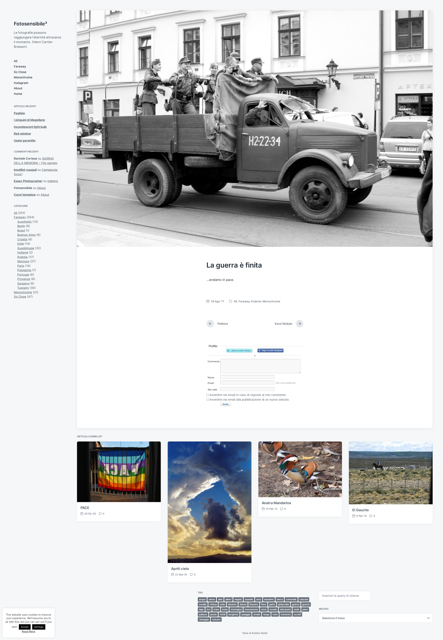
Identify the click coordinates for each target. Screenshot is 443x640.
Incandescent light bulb (30, 127)
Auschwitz (24, 221)
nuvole (273, 609)
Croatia (22, 239)
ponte (213, 614)
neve (263, 609)
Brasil (21, 230)
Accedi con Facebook (270, 350)
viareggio (204, 619)
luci (208, 609)
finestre (254, 604)
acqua (202, 599)
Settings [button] (38, 626)
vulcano (216, 619)
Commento (214, 361)
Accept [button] (25, 626)
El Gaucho (360, 510)
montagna (236, 609)
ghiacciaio (283, 604)
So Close (20, 72)
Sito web (212, 389)
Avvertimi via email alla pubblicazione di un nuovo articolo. (249, 399)
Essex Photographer (28, 181)
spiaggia (245, 614)
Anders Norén (260, 633)
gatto (272, 604)
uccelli (297, 614)
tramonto (286, 614)
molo (225, 609)
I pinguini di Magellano (29, 120)
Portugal (23, 274)
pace (305, 609)
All (15, 61)
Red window (22, 133)
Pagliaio (19, 113)
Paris (20, 266)
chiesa (213, 604)
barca (280, 599)
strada (256, 614)
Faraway (20, 66)
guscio (306, 604)
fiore (263, 604)
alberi (228, 599)
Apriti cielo (180, 569)
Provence (23, 279)
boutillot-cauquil (25, 170)
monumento (251, 609)
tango (266, 614)
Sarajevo (23, 283)
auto (258, 599)
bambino (269, 599)
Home (18, 94)
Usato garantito (24, 140)
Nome (211, 377)
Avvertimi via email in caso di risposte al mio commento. (248, 395)
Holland (22, 252)
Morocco (23, 261)
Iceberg (52, 181)
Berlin (21, 226)
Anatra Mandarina (276, 503)
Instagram (21, 83)
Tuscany (23, 288)
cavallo (202, 604)
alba (220, 599)
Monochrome (23, 77)
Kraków (22, 257)
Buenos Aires (26, 235)
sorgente (233, 614)
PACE (84, 508)
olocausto (285, 609)
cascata (304, 599)
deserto (232, 604)
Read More (28, 631)
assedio (249, 599)
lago (201, 609)
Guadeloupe (25, 248)
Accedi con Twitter (239, 350)
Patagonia (24, 270)
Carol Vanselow (25, 194)
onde (296, 609)
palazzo (203, 614)
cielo (222, 604)
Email (211, 383)
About (18, 88)
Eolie (20, 243)
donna (243, 604)
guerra (295, 604)
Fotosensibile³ (30, 24)
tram (275, 614)
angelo (238, 599)
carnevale (291, 599)
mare (216, 609)
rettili (222, 614)
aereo (212, 599)
